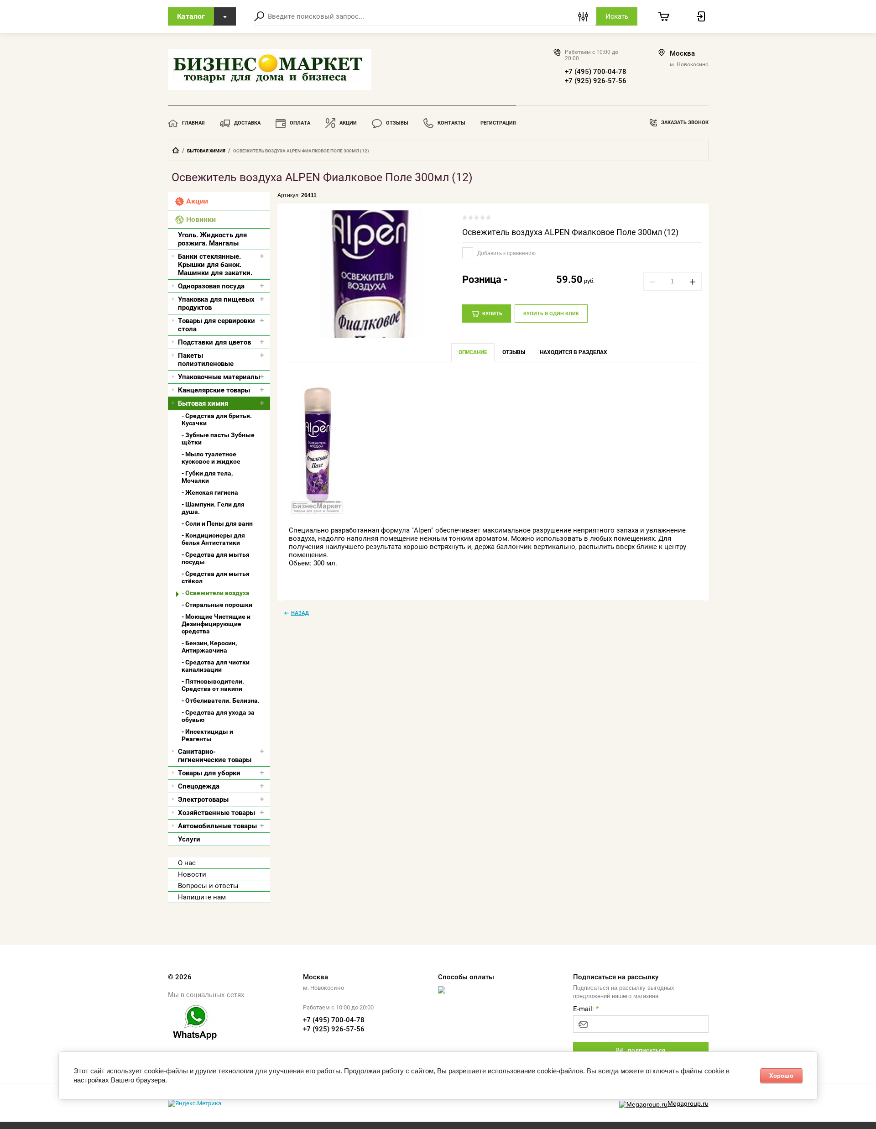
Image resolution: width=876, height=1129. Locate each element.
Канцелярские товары (214, 390)
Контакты (451, 123)
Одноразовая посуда (211, 286)
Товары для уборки (209, 773)
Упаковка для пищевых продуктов (216, 303)
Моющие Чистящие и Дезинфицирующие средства (216, 624)
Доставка (247, 123)
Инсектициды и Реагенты (207, 735)
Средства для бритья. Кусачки (217, 419)
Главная (193, 123)
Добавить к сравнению (506, 253)
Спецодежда (198, 786)
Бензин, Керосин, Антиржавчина (209, 646)
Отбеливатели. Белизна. (222, 700)
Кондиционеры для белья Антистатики (213, 539)
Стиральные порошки (218, 604)
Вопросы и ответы (208, 886)
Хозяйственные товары (216, 813)
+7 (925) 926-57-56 (595, 81)
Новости (192, 874)
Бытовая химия (206, 150)
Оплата (300, 123)
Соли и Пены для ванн (219, 523)
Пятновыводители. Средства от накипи (213, 685)
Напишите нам (202, 897)
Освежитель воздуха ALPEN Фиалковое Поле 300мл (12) (570, 232)
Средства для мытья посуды (216, 558)
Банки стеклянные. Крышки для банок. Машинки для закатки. (215, 264)
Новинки (201, 219)
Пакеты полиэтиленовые (206, 359)
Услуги (189, 839)
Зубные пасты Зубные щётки (218, 438)
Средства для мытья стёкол (216, 577)
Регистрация (498, 123)
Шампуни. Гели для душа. (213, 508)
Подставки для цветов (214, 342)
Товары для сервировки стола (216, 325)
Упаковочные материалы (219, 377)
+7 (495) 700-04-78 (595, 72)
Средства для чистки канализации (216, 666)
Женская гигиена (211, 492)
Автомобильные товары (217, 826)
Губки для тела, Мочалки (207, 477)
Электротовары (203, 799)
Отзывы (397, 123)
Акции (348, 123)
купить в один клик (551, 314)
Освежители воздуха (217, 592)
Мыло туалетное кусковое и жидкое (211, 457)
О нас (187, 863)
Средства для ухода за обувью (218, 716)
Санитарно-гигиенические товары (214, 755)
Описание (473, 352)
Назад (300, 613)
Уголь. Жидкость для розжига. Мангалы (212, 239)
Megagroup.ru (688, 1103)
